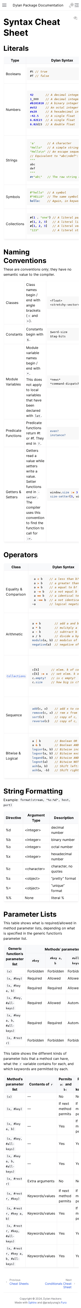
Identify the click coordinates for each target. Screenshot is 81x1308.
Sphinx (32, 1302)
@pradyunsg (50, 1302)
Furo (64, 1302)
